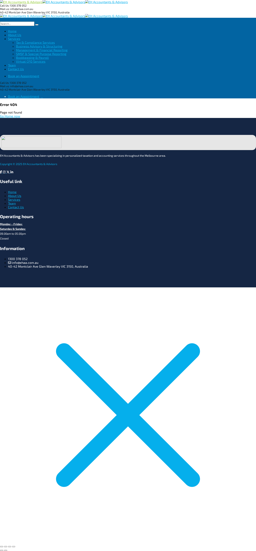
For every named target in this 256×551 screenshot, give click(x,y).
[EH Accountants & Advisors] (21, 2)
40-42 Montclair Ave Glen (16, 12)
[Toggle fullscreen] (5, 546)
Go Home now (10, 116)
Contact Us (16, 207)
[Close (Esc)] (13, 546)
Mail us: (5, 9)
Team (12, 203)
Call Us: (5, 5)
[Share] (9, 546)
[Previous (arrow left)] (1, 550)
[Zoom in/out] (1, 546)
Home (12, 192)
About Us (14, 196)
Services (14, 199)
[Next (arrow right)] (5, 550)
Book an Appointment (23, 76)
